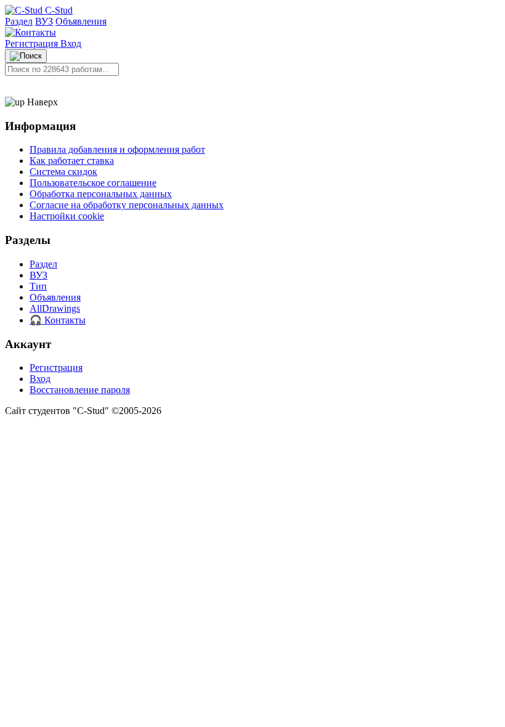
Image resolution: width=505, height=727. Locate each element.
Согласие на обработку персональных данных (127, 205)
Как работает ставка (72, 160)
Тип (38, 286)
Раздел (19, 21)
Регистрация (32, 43)
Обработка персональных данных (101, 194)
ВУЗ (44, 21)
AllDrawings (55, 308)
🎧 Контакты (58, 320)
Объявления (81, 21)
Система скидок (63, 171)
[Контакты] (30, 32)
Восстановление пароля (80, 389)
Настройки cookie (67, 216)
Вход (70, 43)
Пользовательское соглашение (93, 182)
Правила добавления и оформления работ (117, 149)
